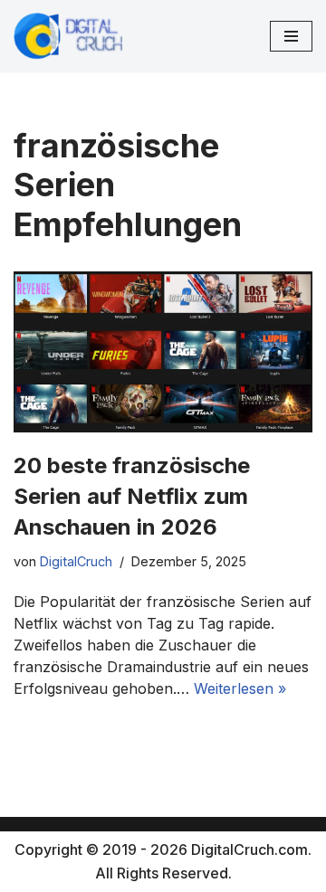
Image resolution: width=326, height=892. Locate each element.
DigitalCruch (76, 561)
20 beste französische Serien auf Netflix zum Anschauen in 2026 (132, 495)
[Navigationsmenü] (291, 36)
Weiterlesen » (240, 688)
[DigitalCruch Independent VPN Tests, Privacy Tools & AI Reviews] (68, 36)
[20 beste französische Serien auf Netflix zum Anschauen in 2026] (163, 351)
